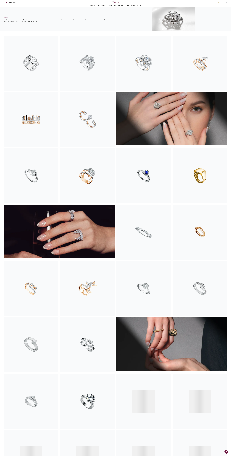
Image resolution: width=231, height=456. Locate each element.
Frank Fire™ (93, 5)
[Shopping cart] (224, 2)
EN (6, 2)
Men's (127, 5)
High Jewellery (101, 5)
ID (4, 2)
